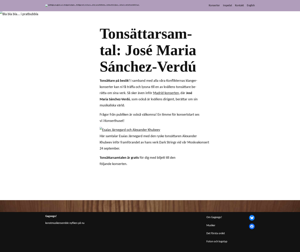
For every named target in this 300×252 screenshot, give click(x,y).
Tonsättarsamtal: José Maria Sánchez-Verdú (148, 50)
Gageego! (51, 216)
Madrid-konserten (166, 93)
